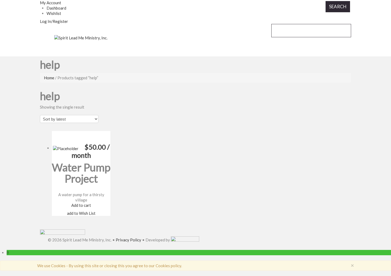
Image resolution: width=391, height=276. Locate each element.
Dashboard (56, 8)
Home (49, 77)
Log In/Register (54, 21)
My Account (50, 2)
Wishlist (54, 13)
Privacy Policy (128, 240)
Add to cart (81, 205)
